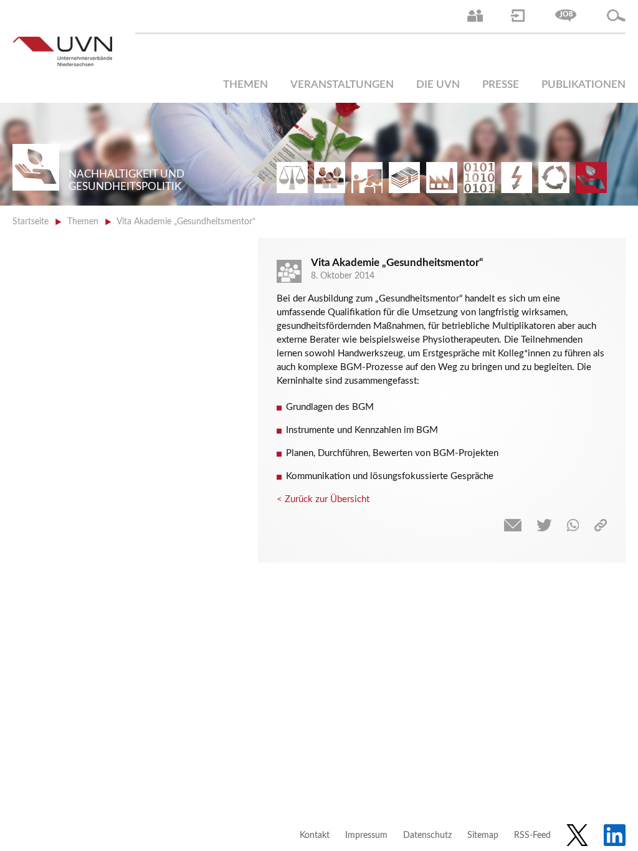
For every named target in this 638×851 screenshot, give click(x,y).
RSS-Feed (532, 835)
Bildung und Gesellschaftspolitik (367, 177)
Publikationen (583, 84)
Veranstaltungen (342, 84)
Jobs (565, 15)
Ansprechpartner (475, 15)
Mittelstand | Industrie (441, 177)
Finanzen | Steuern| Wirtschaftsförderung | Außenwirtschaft (404, 177)
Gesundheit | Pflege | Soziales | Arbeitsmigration (591, 177)
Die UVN (438, 84)
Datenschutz (427, 835)
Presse (500, 84)
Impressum (366, 835)
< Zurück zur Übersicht (323, 499)
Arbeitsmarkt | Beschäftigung (329, 177)
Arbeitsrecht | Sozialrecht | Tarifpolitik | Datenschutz (292, 177)
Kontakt (315, 835)
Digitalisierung (479, 177)
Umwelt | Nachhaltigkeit (553, 177)
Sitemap (482, 835)
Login (518, 15)
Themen (245, 84)
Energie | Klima (516, 177)
